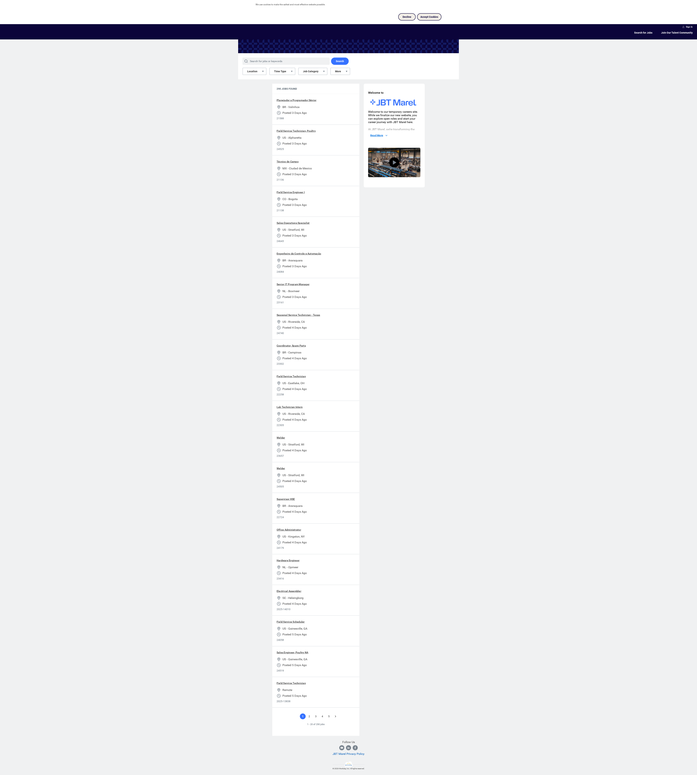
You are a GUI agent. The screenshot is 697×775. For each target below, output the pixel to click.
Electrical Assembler (289, 591)
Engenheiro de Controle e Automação (299, 253)
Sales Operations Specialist (293, 222)
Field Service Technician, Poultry (296, 130)
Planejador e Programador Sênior (296, 100)
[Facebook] (355, 747)
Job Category (310, 71)
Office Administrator (289, 529)
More (338, 71)
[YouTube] (341, 747)
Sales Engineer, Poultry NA (292, 652)
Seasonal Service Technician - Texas (298, 315)
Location (252, 71)
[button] (394, 162)
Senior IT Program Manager (293, 284)
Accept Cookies (429, 16)
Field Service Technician (291, 376)
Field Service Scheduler (291, 621)
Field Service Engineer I (291, 192)
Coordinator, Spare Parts (291, 345)
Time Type (280, 71)
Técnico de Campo (288, 161)
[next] (335, 716)
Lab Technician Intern (290, 407)
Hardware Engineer (288, 560)
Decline (407, 16)
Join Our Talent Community (677, 32)
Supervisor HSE (286, 499)
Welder (281, 437)
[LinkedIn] (348, 747)
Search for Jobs (643, 32)
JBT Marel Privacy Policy (348, 754)
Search (340, 61)
